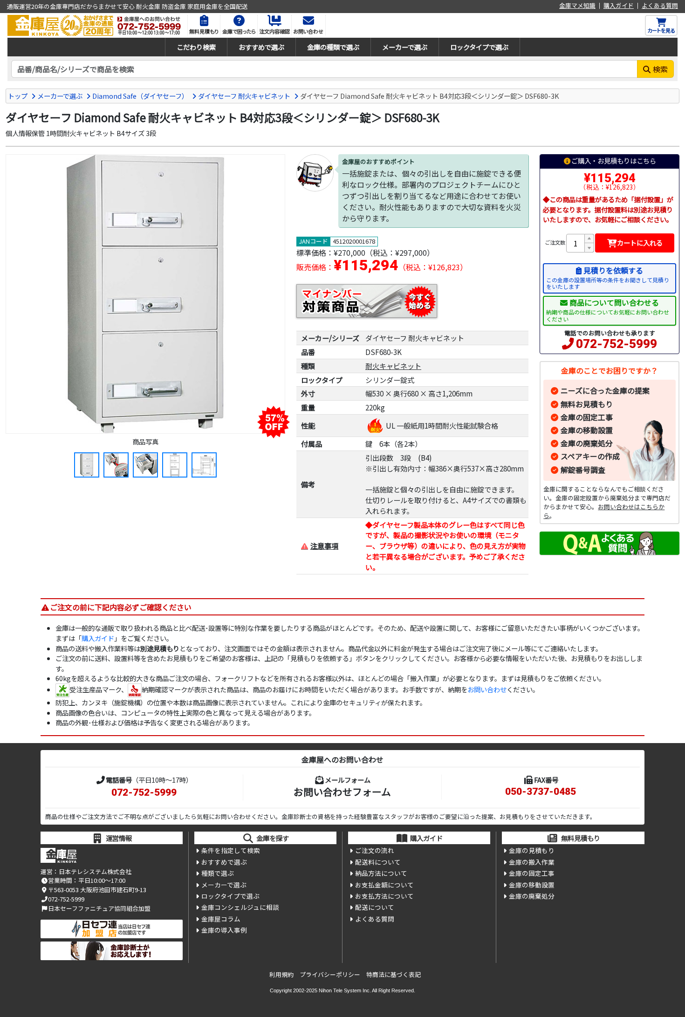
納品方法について (381, 873)
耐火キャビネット (393, 366)
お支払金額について (384, 884)
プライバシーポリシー (330, 974)
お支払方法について (384, 896)
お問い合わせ (487, 689)
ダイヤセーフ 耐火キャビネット (244, 96)
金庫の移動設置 (587, 430)
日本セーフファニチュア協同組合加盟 (99, 908)
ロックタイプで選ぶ (479, 47)
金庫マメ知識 (577, 6)
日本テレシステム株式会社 (95, 871)
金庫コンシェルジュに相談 (240, 907)
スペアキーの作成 (590, 456)
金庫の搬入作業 (532, 862)
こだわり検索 (196, 47)
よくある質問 (660, 6)
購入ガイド (618, 6)
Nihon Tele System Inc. (345, 990)
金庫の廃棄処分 (587, 443)
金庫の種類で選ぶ (333, 47)
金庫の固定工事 (587, 417)
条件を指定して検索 (230, 850)
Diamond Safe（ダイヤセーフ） (140, 96)
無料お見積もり (587, 404)
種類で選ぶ (217, 873)
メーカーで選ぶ (404, 47)
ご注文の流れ (374, 850)
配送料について (378, 862)
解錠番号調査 (583, 469)
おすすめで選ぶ (261, 47)
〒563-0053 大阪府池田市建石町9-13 (97, 889)
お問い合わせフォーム (342, 792)
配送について (374, 907)
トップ (17, 96)
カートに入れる (640, 242)
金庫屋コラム (220, 918)
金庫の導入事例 (224, 930)
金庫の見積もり (532, 850)
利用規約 (281, 974)
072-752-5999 (616, 344)
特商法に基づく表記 (393, 974)
